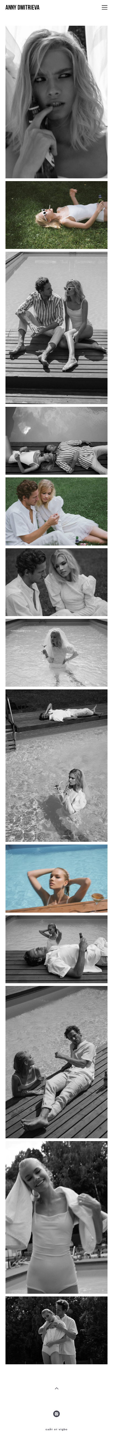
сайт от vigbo (56, 1429)
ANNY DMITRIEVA (22, 7)
